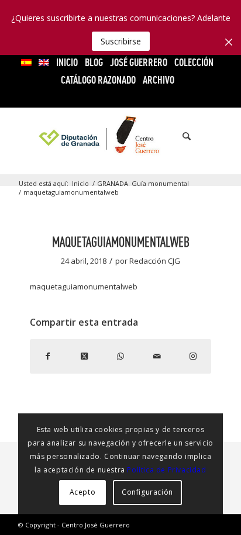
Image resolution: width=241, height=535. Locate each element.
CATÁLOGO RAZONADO (98, 80)
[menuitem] (27, 62)
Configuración (147, 492)
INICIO (67, 62)
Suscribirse (121, 41)
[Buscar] (181, 136)
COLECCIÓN (194, 62)
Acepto (83, 492)
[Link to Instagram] (193, 356)
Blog (94, 62)
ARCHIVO (158, 80)
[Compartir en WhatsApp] (120, 356)
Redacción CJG (154, 261)
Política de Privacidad (166, 470)
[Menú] (207, 136)
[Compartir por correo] (157, 356)
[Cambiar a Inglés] (44, 62)
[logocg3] (120, 136)
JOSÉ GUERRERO (138, 62)
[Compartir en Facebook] (48, 356)
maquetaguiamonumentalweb (83, 286)
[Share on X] (84, 356)
